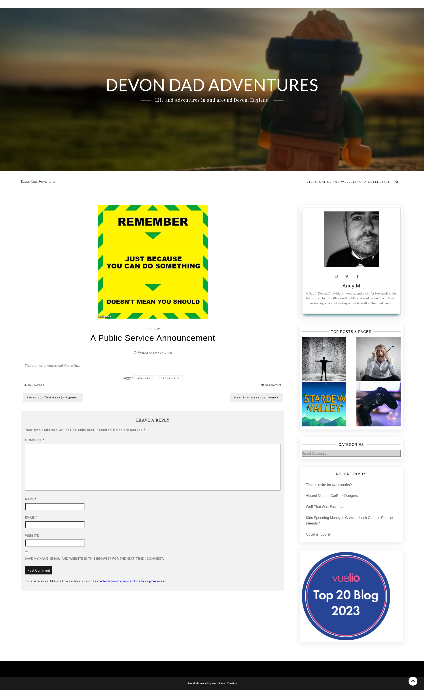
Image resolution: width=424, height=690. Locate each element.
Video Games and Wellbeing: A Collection (349, 181)
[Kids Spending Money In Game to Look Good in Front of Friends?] (378, 404)
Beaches (143, 378)
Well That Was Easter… (324, 507)
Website (32, 535)
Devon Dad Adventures (38, 181)
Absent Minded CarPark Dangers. (332, 496)
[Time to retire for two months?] (324, 359)
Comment (34, 440)
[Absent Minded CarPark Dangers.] (378, 359)
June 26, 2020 (162, 353)
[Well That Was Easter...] (324, 404)
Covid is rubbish (318, 534)
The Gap (232, 683)
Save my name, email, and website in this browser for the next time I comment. (94, 558)
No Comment (273, 384)
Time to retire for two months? (329, 485)
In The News (153, 329)
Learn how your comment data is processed (130, 581)
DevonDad (38, 384)
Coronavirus (169, 378)
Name (30, 499)
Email (31, 517)
